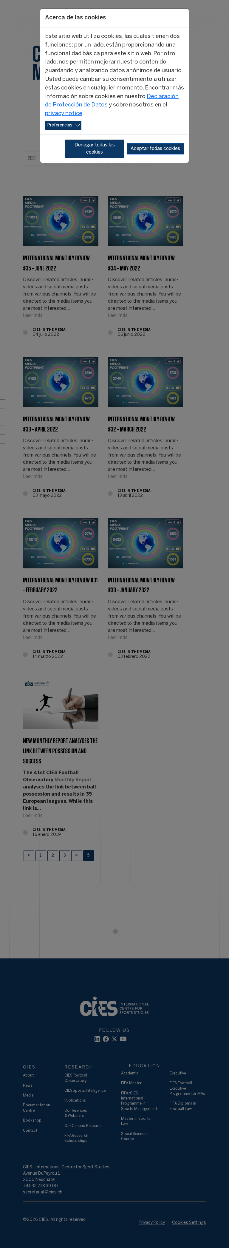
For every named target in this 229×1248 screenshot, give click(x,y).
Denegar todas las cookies (95, 148)
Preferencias (59, 125)
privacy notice (63, 113)
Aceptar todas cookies (155, 148)
